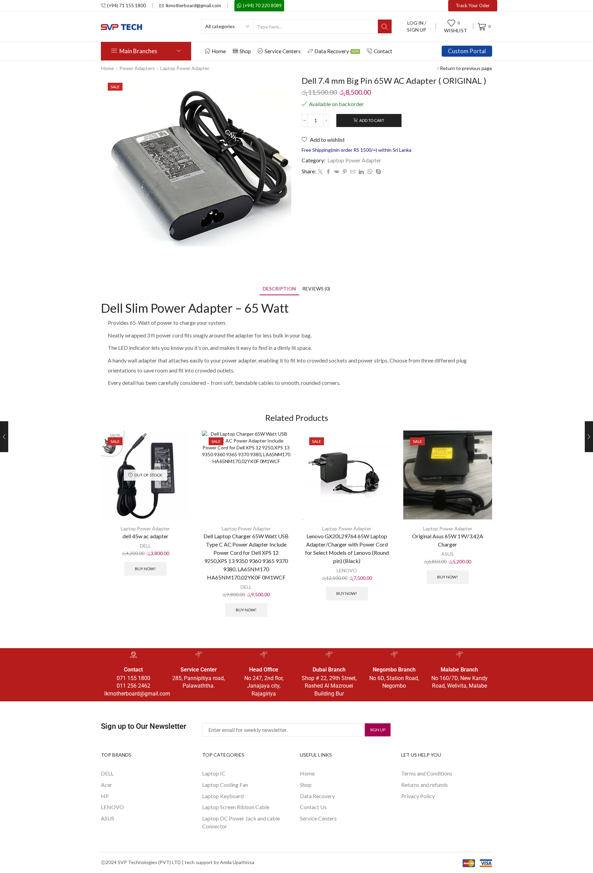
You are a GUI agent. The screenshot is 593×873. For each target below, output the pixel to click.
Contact (383, 51)
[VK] (337, 172)
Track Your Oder (473, 5)
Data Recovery (336, 51)
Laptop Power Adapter (184, 68)
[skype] (377, 172)
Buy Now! (145, 568)
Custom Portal (467, 51)
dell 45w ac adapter (145, 536)
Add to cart (371, 120)
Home (219, 51)
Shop (245, 51)
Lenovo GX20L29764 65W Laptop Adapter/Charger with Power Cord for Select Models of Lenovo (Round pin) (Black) (347, 548)
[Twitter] (320, 172)
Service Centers (283, 51)
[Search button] (385, 26)
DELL (145, 546)
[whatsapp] (369, 172)
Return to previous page (466, 68)
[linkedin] (361, 172)
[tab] (279, 288)
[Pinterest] (345, 172)
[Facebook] (328, 172)
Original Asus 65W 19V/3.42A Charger (447, 540)
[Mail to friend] (353, 172)
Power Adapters (137, 68)
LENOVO (347, 570)
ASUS (447, 554)
